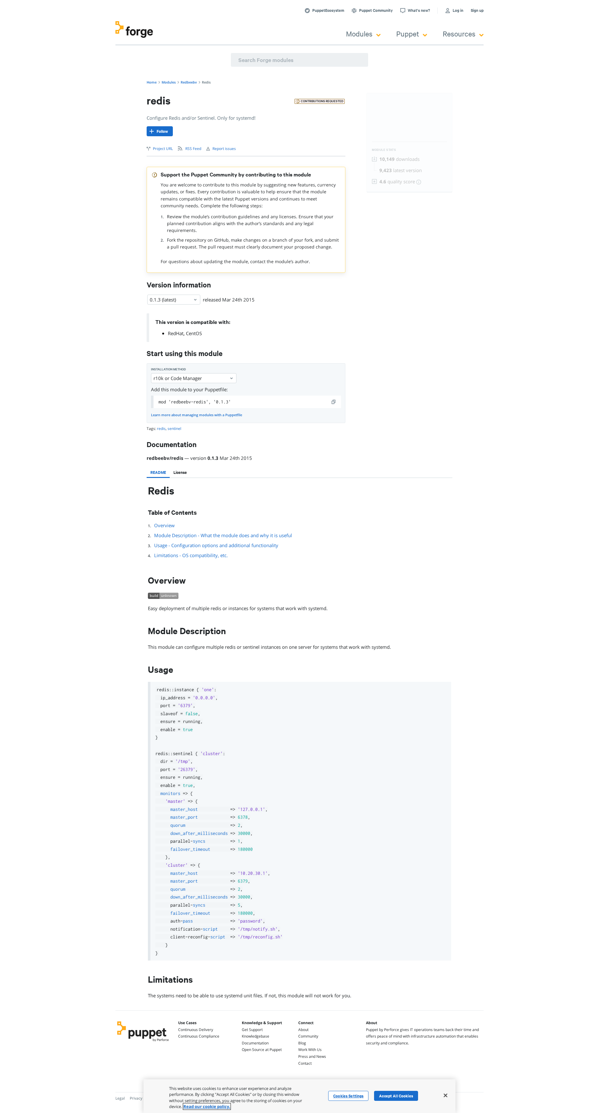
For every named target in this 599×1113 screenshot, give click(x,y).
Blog (302, 1043)
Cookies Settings (348, 1095)
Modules (359, 33)
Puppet (407, 33)
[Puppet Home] (143, 1042)
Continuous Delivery (195, 1029)
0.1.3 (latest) (163, 299)
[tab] (158, 472)
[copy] (334, 402)
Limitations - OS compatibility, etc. (191, 555)
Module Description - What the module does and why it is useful (223, 535)
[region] (299, 1096)
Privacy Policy (141, 1098)
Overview (164, 525)
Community (308, 1036)
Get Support (252, 1029)
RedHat (175, 333)
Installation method (168, 369)
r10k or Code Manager (177, 378)
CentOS (194, 333)
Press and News (312, 1056)
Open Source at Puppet (262, 1049)
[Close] (445, 1095)
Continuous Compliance (198, 1036)
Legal (120, 1098)
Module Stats (384, 150)
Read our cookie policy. (206, 1106)
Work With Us (310, 1049)
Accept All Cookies (396, 1095)
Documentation (255, 1043)
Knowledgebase (255, 1036)
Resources (459, 33)
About (303, 1029)
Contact (305, 1063)
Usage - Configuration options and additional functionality (216, 545)
